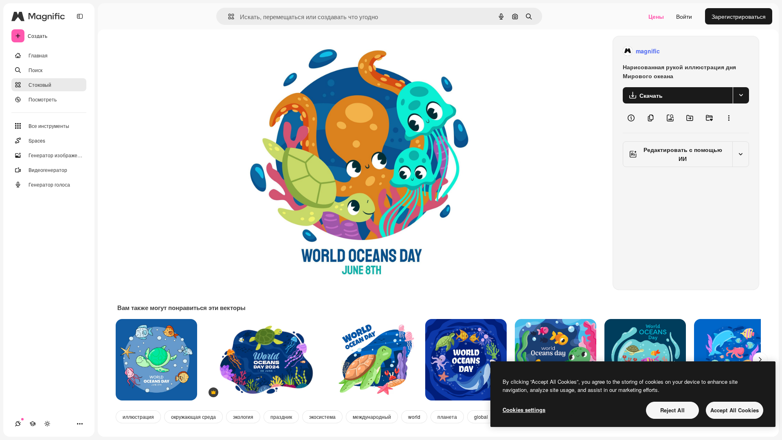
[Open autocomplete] (228, 16)
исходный (289, 51)
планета (447, 416)
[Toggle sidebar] (79, 16)
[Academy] (32, 423)
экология (243, 416)
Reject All (672, 410)
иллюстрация (138, 416)
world (414, 416)
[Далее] (760, 359)
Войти (684, 16)
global (481, 416)
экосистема (322, 416)
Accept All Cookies (734, 410)
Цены (656, 16)
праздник (281, 416)
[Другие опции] (728, 118)
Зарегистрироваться (739, 16)
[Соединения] (17, 423)
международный (372, 416)
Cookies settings (524, 410)
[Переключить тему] (47, 423)
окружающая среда (193, 416)
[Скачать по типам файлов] (741, 95)
